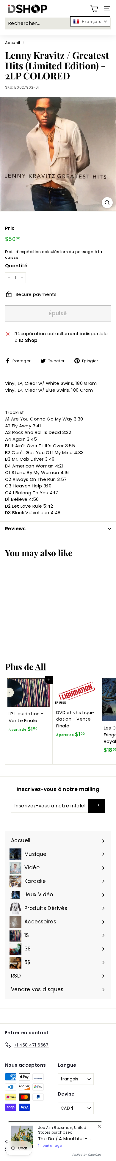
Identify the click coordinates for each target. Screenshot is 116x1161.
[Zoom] (107, 202)
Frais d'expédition (23, 251)
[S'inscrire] (96, 806)
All (40, 666)
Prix (10, 228)
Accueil (12, 42)
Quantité (16, 265)
